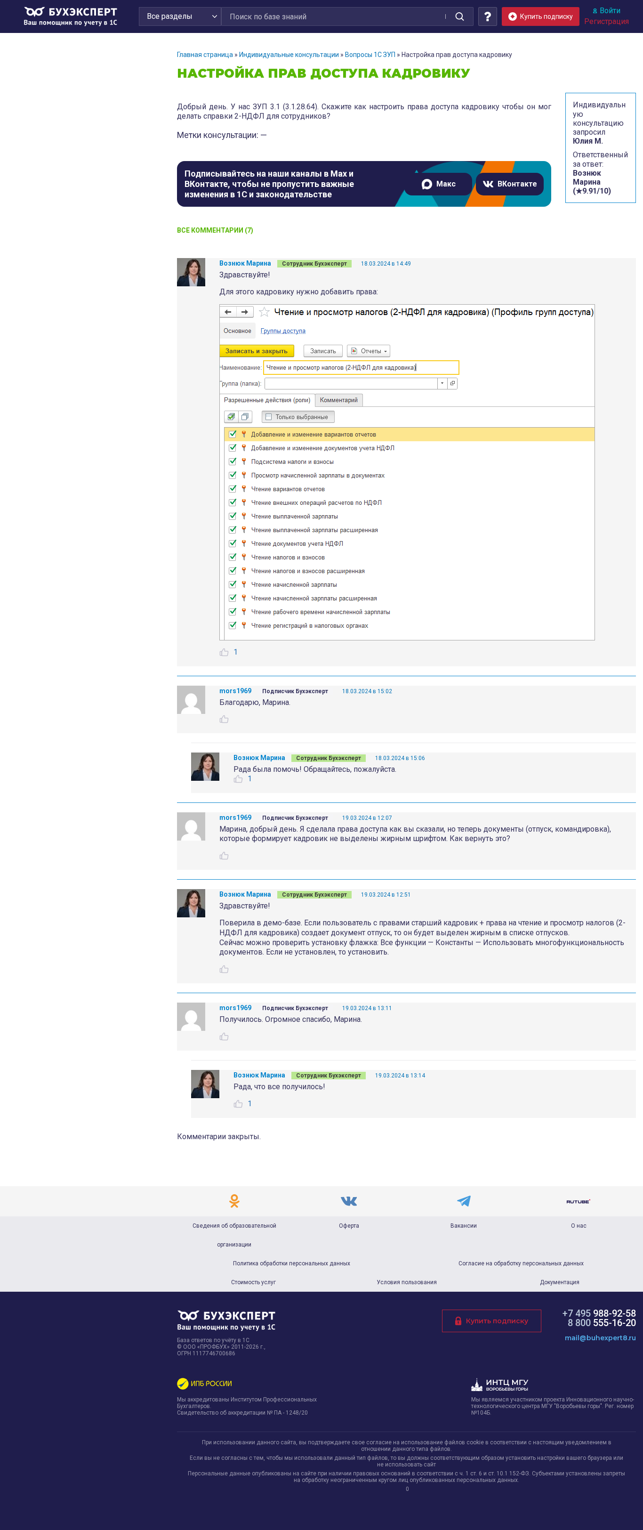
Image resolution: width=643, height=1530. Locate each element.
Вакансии (463, 1225)
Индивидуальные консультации (289, 54)
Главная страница (205, 54)
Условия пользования (407, 1282)
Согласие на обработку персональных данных (521, 1263)
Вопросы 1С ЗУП (370, 54)
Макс (446, 183)
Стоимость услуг (253, 1282)
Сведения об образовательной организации (234, 1235)
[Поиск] (459, 16)
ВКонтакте (517, 183)
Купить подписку (497, 1321)
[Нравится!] (224, 652)
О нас (579, 1225)
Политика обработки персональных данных (291, 1263)
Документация (559, 1282)
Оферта (349, 1225)
